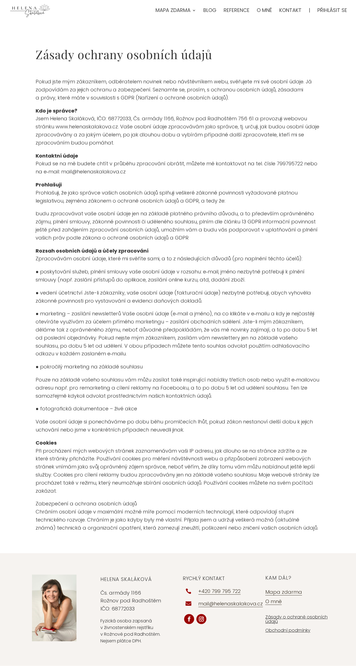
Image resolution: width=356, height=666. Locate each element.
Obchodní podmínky (287, 630)
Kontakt (290, 11)
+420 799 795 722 (219, 591)
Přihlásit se (332, 11)
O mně (264, 11)
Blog (209, 11)
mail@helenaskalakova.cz (230, 603)
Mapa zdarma (173, 11)
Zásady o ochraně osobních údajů (296, 619)
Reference (236, 11)
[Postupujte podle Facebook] (189, 619)
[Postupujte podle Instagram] (201, 619)
